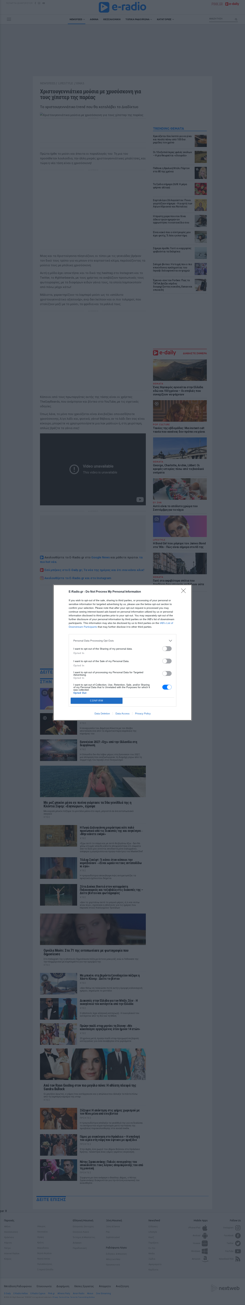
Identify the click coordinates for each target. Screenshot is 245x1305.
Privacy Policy (143, 713)
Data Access (122, 713)
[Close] (184, 591)
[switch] (167, 648)
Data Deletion (102, 713)
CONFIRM (96, 700)
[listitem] (122, 641)
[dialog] (122, 652)
